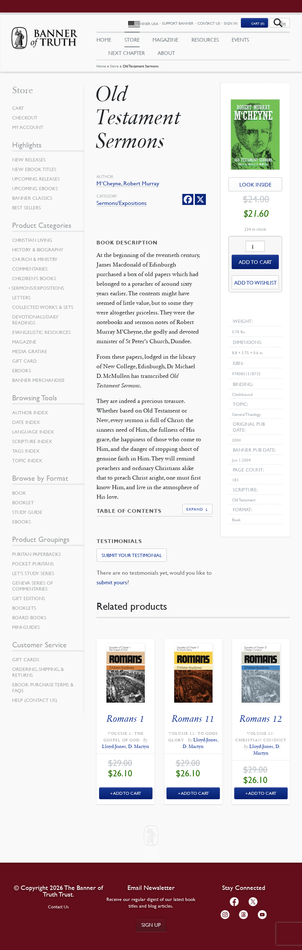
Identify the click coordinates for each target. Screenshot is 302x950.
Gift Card (24, 361)
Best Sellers (26, 207)
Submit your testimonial (132, 555)
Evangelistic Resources (41, 332)
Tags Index (25, 451)
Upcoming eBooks (35, 188)
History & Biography (37, 250)
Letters (21, 297)
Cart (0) (257, 23)
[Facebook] (187, 199)
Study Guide (27, 512)
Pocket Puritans (33, 564)
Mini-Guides (26, 627)
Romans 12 (261, 718)
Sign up (151, 924)
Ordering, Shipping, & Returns (38, 672)
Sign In (231, 23)
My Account (27, 127)
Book (19, 493)
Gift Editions (28, 598)
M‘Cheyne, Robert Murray (127, 183)
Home (101, 65)
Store (114, 65)
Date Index (26, 422)
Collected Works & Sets (42, 307)
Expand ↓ (197, 509)
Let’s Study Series (33, 573)
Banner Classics (32, 198)
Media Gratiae (29, 351)
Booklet (23, 502)
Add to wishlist (255, 282)
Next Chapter (126, 52)
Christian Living (32, 240)
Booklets (24, 608)
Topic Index (27, 460)
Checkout (25, 118)
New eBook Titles (34, 169)
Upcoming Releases (36, 179)
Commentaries (30, 269)
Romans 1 (125, 718)
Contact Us (208, 23)
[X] (200, 199)
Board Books (29, 617)
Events (240, 39)
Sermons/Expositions (121, 202)
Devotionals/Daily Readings (35, 320)
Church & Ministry (34, 259)
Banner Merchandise (38, 380)
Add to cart (255, 261)
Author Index (30, 412)
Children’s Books (34, 278)
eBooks (21, 370)
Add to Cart (127, 793)
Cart (18, 108)
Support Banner (177, 23)
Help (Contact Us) (34, 700)
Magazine (165, 39)
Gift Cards (25, 659)
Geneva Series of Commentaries (32, 586)
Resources (205, 39)
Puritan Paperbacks (36, 554)
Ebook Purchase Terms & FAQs (42, 687)
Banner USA (147, 23)
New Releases (29, 160)
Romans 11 (193, 718)
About (166, 52)
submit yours (111, 582)
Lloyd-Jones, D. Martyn (125, 746)
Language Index (33, 432)
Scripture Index (32, 441)
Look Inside (255, 184)
